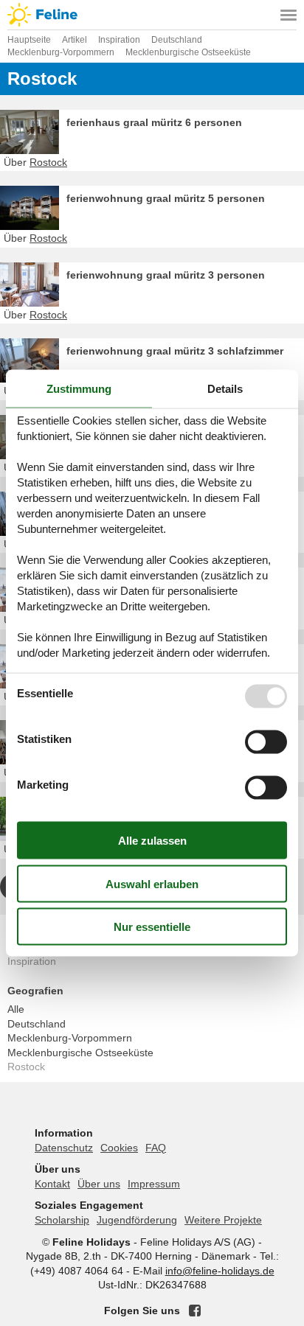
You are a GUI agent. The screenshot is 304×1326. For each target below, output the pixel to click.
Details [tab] (225, 388)
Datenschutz (64, 1148)
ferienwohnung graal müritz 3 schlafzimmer (174, 351)
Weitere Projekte (223, 1220)
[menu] (288, 14)
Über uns (98, 1184)
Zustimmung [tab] (78, 388)
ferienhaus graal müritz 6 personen (154, 122)
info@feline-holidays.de (219, 1271)
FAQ (155, 1148)
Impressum (154, 1184)
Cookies (119, 1148)
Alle (15, 1009)
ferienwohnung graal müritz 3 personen (165, 275)
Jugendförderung (137, 1220)
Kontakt (52, 1184)
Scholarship (62, 1220)
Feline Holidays (152, 14)
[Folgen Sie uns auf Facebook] (195, 1310)
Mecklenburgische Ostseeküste (80, 1052)
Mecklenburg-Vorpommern (69, 1038)
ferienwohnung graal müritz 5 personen (165, 198)
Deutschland (36, 1024)
